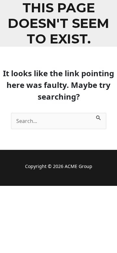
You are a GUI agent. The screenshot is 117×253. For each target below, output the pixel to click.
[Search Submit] (98, 117)
